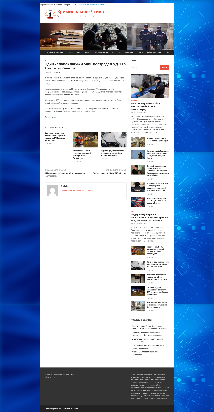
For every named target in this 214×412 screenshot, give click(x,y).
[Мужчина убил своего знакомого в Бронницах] (138, 146)
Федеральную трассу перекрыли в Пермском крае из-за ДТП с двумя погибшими (55, 137)
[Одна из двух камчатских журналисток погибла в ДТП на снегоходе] (114, 148)
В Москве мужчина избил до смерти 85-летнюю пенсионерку (145, 106)
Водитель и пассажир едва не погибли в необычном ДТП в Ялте (157, 277)
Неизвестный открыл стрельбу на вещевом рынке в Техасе (156, 200)
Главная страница (54, 52)
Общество (116, 52)
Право (140, 52)
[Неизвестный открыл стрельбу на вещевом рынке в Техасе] (138, 206)
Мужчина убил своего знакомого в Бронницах (157, 139)
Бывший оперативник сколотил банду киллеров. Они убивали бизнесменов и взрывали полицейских (158, 170)
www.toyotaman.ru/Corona (93, 5)
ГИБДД (70, 52)
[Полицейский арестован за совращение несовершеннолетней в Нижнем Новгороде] (138, 191)
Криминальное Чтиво (80, 11)
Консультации (101, 52)
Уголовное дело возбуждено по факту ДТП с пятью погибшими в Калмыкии (157, 290)
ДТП (78, 52)
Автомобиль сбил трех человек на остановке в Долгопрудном (157, 304)
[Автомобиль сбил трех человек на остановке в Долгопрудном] (138, 310)
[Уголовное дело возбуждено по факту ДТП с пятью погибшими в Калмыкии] (138, 295)
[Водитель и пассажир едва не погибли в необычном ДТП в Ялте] (138, 282)
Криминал (129, 52)
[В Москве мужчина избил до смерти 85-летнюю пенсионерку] (150, 98)
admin (58, 72)
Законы (87, 52)
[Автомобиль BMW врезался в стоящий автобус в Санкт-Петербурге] (85, 148)
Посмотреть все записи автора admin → (78, 190)
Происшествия (154, 52)
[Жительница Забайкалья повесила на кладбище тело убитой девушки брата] (138, 159)
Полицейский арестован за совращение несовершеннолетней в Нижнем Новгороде (157, 186)
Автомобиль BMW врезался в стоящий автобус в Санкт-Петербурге (82, 154)
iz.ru (54, 117)
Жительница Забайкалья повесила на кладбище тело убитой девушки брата (158, 154)
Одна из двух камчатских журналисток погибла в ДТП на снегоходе (112, 153)
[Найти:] (150, 67)
